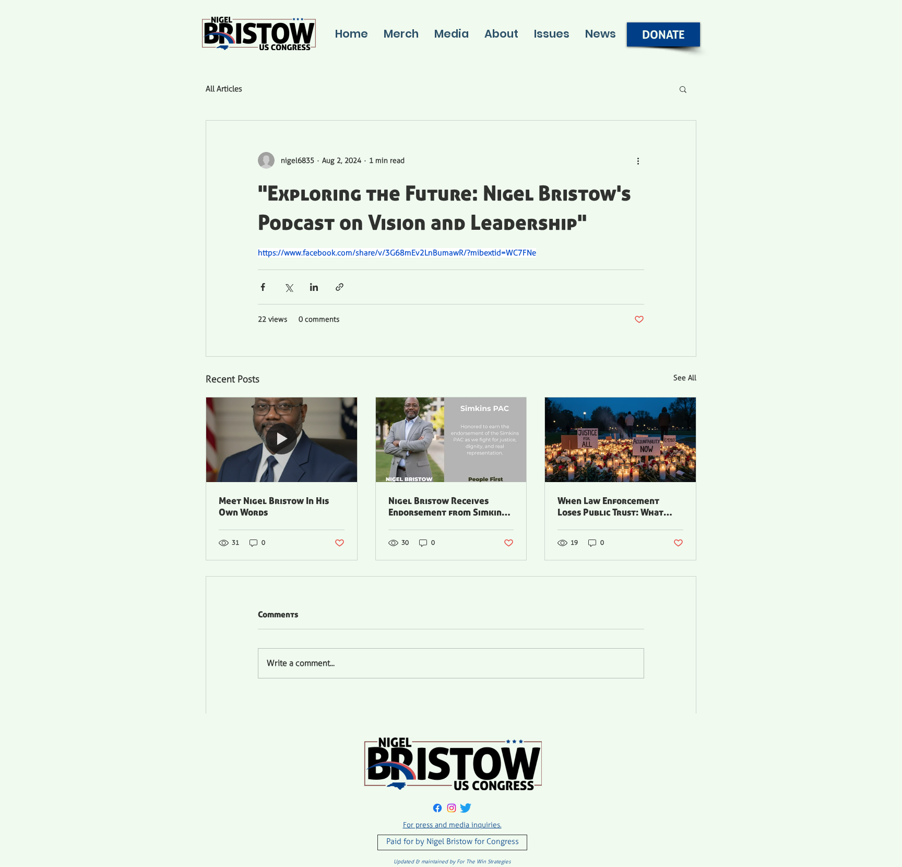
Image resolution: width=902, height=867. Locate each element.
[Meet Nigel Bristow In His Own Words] (281, 439)
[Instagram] (451, 808)
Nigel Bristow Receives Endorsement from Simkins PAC (447, 506)
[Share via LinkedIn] (314, 287)
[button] (683, 89)
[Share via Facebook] (263, 287)
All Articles (224, 88)
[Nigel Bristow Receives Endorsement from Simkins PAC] (451, 439)
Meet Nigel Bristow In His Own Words (274, 506)
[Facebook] (437, 808)
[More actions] (638, 160)
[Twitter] (465, 808)
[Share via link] (340, 287)
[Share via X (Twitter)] (288, 287)
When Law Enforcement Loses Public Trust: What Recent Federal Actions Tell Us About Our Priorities (617, 506)
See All (684, 377)
